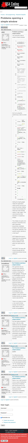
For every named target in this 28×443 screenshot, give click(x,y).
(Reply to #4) (14, 374)
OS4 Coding (20, 430)
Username (4, 408)
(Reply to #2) (14, 316)
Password (4, 413)
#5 (26, 374)
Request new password (10, 422)
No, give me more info (12, 437)
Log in (2, 24)
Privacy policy (19, 432)
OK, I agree (4, 440)
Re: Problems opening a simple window (18, 264)
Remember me (6, 417)
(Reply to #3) (14, 346)
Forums (3, 14)
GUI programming (10, 14)
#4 (26, 346)
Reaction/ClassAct (21, 14)
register (7, 24)
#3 (26, 316)
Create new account (9, 420)
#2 (26, 261)
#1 (26, 30)
